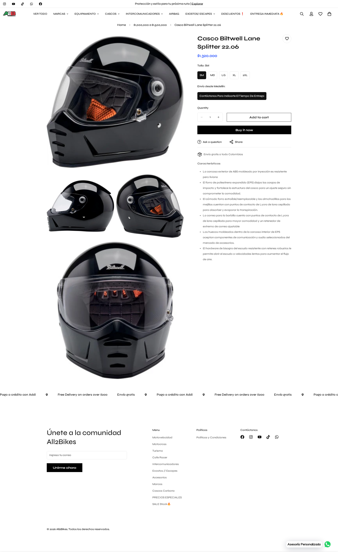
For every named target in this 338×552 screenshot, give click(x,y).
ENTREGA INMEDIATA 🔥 (266, 13)
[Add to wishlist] (286, 38)
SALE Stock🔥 (161, 504)
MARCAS (59, 13)
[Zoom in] (176, 41)
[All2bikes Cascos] (10, 14)
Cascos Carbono (163, 490)
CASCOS (110, 13)
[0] (329, 13)
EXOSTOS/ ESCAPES (198, 13)
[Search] (302, 14)
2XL (246, 76)
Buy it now (244, 130)
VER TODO (40, 13)
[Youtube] (13, 3)
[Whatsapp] (31, 3)
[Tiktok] (22, 3)
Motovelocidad (162, 437)
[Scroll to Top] (330, 530)
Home (121, 25)
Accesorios (159, 477)
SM (203, 76)
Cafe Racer (159, 457)
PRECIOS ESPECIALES (167, 497)
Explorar (197, 3)
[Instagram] (4, 3)
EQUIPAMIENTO (85, 13)
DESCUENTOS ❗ (232, 13)
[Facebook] (40, 3)
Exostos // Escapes (164, 470)
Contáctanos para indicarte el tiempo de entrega (232, 97)
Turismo (157, 450)
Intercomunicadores (165, 464)
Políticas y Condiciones (211, 437)
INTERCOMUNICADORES (143, 13)
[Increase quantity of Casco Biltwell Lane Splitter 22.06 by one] (218, 117)
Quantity (203, 108)
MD (213, 76)
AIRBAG (174, 13)
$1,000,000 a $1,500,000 (150, 25)
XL (236, 76)
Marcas (157, 484)
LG (225, 76)
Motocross (159, 444)
